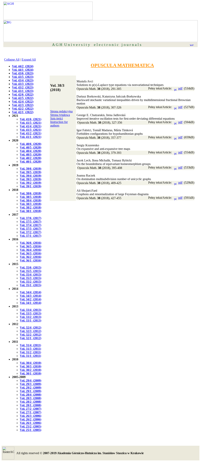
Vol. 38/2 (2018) (30, 207)
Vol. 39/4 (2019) (30, 175)
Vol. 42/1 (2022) (22, 112)
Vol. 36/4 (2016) (30, 250)
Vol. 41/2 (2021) (30, 133)
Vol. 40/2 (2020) (30, 158)
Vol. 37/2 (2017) (30, 232)
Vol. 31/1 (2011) (30, 355)
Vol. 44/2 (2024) (22, 66)
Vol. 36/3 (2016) (30, 253)
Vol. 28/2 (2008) (30, 401)
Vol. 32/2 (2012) (30, 334)
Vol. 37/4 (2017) (30, 225)
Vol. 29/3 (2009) (30, 384)
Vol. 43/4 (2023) (22, 80)
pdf (180, 88)
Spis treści (56, 118)
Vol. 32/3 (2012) (30, 331)
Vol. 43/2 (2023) (22, 87)
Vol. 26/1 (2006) (30, 423)
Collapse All (11, 59)
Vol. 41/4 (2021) (30, 126)
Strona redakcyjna (61, 111)
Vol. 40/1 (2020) (30, 161)
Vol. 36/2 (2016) (30, 257)
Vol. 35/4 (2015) (30, 274)
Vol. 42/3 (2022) (22, 105)
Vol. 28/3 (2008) (30, 398)
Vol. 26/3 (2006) (30, 415)
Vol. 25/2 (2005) (30, 426)
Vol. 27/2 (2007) (30, 408)
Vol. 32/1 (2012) (30, 338)
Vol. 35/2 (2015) (30, 281)
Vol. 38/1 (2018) (30, 211)
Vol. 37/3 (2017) (30, 228)
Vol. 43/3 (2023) (22, 84)
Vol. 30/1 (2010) (30, 373)
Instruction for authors (59, 123)
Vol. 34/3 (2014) (30, 295)
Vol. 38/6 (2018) (30, 193)
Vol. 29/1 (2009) (30, 391)
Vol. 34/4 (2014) (30, 292)
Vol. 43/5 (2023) (22, 76)
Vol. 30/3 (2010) (30, 366)
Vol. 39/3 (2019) (30, 179)
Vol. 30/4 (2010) (30, 362)
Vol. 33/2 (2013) (30, 317)
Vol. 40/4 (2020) (30, 151)
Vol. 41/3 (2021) (30, 129)
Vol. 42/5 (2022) (22, 98)
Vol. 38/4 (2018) (30, 200)
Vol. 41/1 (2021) (30, 137)
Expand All (29, 59)
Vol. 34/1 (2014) (30, 302)
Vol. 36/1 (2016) (30, 260)
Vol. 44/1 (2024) (22, 69)
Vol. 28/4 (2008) (30, 394)
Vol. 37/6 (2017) (30, 218)
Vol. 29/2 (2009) (30, 387)
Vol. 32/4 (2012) (30, 327)
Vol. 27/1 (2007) (30, 412)
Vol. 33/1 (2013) (30, 320)
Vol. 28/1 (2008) (30, 405)
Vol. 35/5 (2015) (30, 271)
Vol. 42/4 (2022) (22, 101)
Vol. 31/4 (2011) (30, 345)
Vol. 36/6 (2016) (30, 242)
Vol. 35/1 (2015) (30, 285)
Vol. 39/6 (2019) (30, 168)
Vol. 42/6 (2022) (22, 94)
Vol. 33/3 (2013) (30, 313)
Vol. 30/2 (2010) (30, 370)
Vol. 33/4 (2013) (30, 310)
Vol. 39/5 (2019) (30, 172)
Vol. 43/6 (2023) (22, 73)
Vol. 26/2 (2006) (30, 419)
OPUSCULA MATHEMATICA (122, 65)
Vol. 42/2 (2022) (22, 108)
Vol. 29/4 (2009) (30, 380)
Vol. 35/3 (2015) (30, 278)
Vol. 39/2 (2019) (30, 182)
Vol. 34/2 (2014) (30, 299)
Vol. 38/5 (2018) (30, 197)
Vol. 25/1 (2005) (30, 430)
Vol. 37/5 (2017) (30, 221)
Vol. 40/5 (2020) (30, 147)
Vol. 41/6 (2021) (30, 119)
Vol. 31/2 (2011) (30, 352)
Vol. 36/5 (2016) (30, 246)
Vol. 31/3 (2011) (30, 348)
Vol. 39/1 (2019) (30, 186)
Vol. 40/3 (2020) (30, 154)
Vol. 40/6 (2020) (30, 144)
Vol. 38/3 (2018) (30, 204)
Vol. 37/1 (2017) (30, 235)
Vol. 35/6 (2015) (30, 267)
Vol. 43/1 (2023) (22, 91)
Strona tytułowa (60, 115)
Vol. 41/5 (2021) (30, 122)
